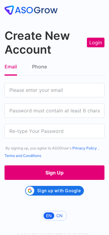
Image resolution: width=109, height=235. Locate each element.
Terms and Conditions (23, 155)
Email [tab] (11, 67)
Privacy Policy (84, 148)
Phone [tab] (39, 67)
